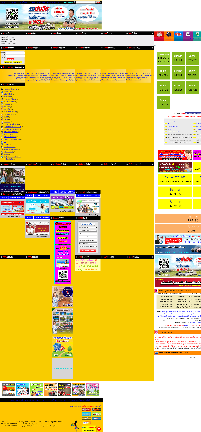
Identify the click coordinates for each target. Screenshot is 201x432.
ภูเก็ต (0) (18, 78)
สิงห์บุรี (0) (45, 80)
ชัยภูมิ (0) (90, 73)
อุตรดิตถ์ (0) (121, 80)
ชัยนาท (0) (85, 73)
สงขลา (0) (119, 78)
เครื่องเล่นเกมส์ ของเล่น (11, 132)
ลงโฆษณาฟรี (171, 327)
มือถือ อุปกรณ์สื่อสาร (10, 112)
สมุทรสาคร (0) (25, 80)
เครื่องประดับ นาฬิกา (10, 137)
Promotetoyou (164, 302)
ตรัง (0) (116, 73)
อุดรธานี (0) (114, 80)
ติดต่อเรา (72, 400)
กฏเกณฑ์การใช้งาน (35, 2)
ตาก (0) (125, 73)
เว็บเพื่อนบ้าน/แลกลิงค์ (83, 400)
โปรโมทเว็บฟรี (177, 327)
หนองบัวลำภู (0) (90, 80)
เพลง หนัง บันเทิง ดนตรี (11, 149)
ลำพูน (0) (95, 78)
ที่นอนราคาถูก (171, 121)
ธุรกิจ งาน (7, 104)
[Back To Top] (99, 430)
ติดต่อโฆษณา (46, 2)
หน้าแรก (4, 2)
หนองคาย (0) (82, 80)
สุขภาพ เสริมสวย (9, 114)
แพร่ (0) (152, 75)
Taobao (169, 129)
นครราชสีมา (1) (13, 75)
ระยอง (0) (73, 78)
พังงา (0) (114, 75)
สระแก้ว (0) (33, 80)
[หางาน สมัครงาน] (86, 415)
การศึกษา (6, 144)
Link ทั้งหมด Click (85, 406)
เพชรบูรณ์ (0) (146, 75)
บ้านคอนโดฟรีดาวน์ (173, 132)
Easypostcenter (164, 296)
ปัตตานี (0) (91, 75)
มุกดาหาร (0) (34, 78)
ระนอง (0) (67, 78)
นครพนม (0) (146, 73)
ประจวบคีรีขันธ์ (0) (74, 75)
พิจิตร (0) (125, 75)
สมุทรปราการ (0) (132, 78)
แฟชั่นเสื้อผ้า (7, 109)
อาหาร (6, 119)
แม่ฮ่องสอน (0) (42, 78)
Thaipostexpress (182, 304)
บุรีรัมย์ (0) (59, 75)
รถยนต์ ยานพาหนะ (9, 147)
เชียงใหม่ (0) (110, 73)
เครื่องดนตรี (7, 96)
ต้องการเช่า (187, 39)
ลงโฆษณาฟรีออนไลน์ (181, 307)
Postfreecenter (164, 307)
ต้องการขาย (178, 39)
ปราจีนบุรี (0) (84, 75)
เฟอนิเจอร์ (7, 107)
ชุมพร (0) (96, 73)
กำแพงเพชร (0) (49, 73)
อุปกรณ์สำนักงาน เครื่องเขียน (12, 127)
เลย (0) (100, 78)
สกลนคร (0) (113, 78)
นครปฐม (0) (138, 73)
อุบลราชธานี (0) (136, 80)
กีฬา (5, 142)
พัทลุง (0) (120, 75)
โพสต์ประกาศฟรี (184, 327)
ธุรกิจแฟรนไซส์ (8, 152)
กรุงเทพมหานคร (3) (19, 73)
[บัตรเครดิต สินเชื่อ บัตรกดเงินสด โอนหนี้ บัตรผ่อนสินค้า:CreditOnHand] (86, 411)
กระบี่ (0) (27, 73)
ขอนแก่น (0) (57, 73)
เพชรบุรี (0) (138, 75)
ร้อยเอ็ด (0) (61, 78)
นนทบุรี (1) (41, 75)
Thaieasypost (182, 302)
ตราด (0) (120, 73)
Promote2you (182, 299)
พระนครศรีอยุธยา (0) (100, 75)
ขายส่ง (6, 154)
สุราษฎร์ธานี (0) (67, 80)
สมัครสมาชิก (56, 2)
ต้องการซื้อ (169, 39)
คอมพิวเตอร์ (7, 91)
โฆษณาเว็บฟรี (191, 327)
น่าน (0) (54, 75)
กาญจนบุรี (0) (34, 73)
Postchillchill (164, 304)
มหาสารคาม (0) (25, 78)
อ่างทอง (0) (98, 80)
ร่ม (168, 123)
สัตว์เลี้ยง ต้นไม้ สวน (10, 99)
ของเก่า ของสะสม (9, 134)
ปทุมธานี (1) (65, 75)
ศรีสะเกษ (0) (106, 78)
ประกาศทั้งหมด (22, 2)
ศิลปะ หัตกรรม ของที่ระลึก (11, 129)
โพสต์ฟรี (166, 327)
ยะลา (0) (55, 78)
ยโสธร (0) (50, 78)
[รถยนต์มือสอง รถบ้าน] (86, 419)
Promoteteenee (164, 299)
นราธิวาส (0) (48, 75)
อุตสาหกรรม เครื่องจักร (11, 124)
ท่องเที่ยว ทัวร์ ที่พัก (9, 102)
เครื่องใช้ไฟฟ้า (8, 94)
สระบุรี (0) (39, 80)
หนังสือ (6, 117)
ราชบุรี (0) (79, 78)
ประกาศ (159, 39)
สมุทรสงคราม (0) (142, 78)
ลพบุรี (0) (84, 78)
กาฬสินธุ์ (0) (41, 73)
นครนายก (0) (131, 73)
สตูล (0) (124, 78)
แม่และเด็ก (7, 122)
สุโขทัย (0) (51, 80)
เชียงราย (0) (102, 73)
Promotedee (181, 296)
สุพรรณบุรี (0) (58, 80)
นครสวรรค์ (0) (34, 75)
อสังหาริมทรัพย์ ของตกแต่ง (12, 139)
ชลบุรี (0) (79, 73)
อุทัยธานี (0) (128, 80)
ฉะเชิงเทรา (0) (72, 73)
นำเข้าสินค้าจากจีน (173, 126)
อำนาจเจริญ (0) (106, 80)
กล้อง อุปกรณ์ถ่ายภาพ (10, 89)
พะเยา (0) (109, 75)
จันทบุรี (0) (64, 73)
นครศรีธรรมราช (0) (24, 75)
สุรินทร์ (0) (75, 80)
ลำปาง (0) (90, 78)
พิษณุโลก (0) (131, 75)
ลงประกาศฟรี (12, 2)
